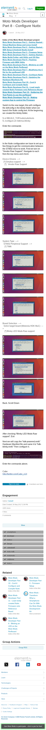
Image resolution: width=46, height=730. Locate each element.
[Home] (9, 8)
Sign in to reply (14, 484)
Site (19, 8)
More (8, 13)
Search (24, 8)
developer (10, 536)
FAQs (26, 704)
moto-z (9, 540)
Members (4, 672)
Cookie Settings (7, 711)
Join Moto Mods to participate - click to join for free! (23, 726)
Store (3, 699)
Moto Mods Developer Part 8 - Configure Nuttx (23, 75)
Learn (3, 677)
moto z (9, 563)
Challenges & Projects (9, 688)
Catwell (11, 33)
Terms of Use (34, 704)
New (42, 15)
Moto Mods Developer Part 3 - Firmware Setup (22, 52)
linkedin (28, 664)
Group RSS (23, 648)
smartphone (11, 532)
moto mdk (10, 552)
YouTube (39, 664)
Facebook (17, 664)
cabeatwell (11, 548)
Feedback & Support (15, 704)
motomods (11, 556)
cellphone (10, 559)
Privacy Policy (7, 708)
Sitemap (35, 708)
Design (9, 544)
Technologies (6, 683)
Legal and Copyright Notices (21, 708)
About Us (4, 704)
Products (4, 693)
